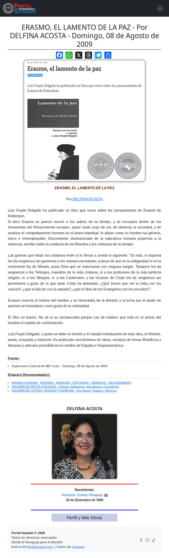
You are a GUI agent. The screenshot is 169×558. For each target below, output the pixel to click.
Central (82, 495)
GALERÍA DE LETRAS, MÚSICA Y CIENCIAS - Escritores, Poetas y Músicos (64, 390)
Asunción (68, 495)
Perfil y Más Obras (84, 517)
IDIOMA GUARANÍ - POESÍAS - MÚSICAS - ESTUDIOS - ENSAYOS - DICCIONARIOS (71, 382)
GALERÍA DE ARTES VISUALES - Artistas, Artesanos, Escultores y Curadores (65, 386)
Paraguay (96, 495)
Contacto (78, 547)
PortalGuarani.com (40, 547)
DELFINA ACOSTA (88, 199)
